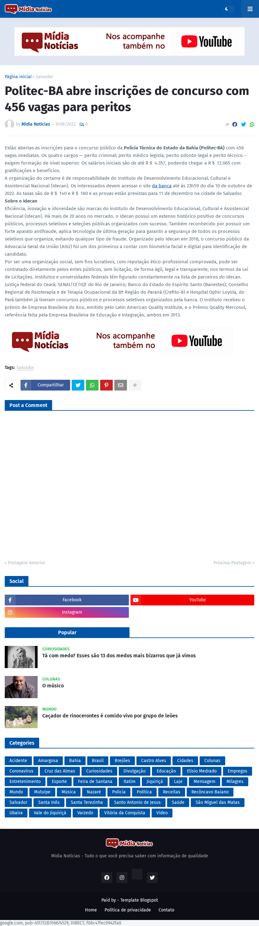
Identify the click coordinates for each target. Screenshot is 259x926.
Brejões (122, 760)
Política (144, 792)
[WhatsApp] (252, 124)
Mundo (16, 792)
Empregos (237, 771)
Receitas (171, 792)
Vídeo (162, 813)
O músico (53, 686)
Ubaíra (16, 813)
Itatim (129, 781)
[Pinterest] (106, 385)
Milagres (235, 781)
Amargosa (48, 760)
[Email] (120, 385)
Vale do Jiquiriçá (50, 813)
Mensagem (204, 781)
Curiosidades (99, 771)
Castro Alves (153, 760)
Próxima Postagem (232, 563)
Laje (178, 781)
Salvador (44, 77)
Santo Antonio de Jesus (137, 802)
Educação (166, 771)
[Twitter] (243, 124)
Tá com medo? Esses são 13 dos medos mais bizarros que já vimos (119, 656)
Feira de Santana (95, 781)
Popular (67, 632)
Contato (166, 910)
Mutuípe (42, 792)
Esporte (59, 781)
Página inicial (18, 77)
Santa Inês (49, 802)
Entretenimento (25, 781)
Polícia (119, 792)
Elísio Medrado (202, 771)
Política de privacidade (128, 910)
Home (91, 910)
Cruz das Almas (60, 771)
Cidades (185, 760)
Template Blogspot (139, 900)
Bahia (75, 760)
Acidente (18, 760)
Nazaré (94, 792)
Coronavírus (21, 771)
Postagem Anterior (26, 563)
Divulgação (134, 771)
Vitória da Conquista (124, 813)
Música (69, 792)
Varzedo (85, 813)
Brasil (98, 760)
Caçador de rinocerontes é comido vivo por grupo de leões (110, 716)
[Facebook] (234, 124)
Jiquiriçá (155, 781)
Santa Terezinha (87, 802)
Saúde (178, 802)
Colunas (212, 760)
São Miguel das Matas (218, 802)
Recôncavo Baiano (210, 792)
